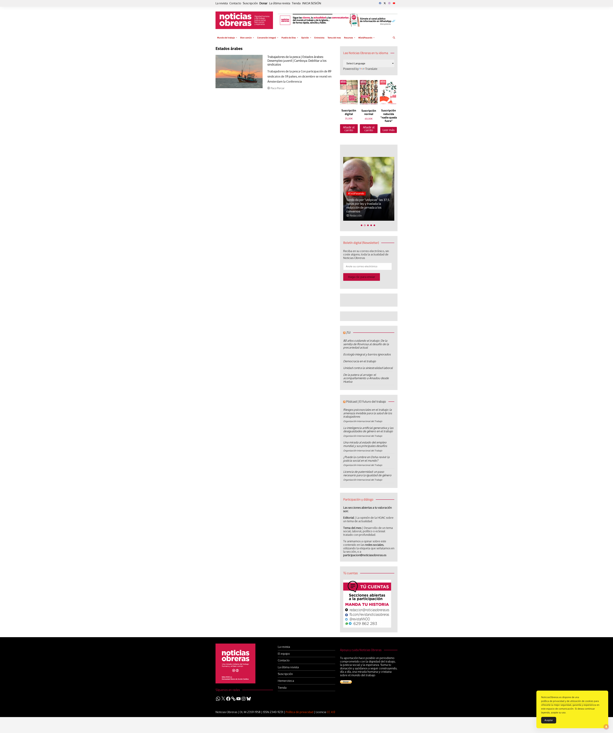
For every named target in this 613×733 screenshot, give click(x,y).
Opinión (305, 37)
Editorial (348, 517)
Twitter (385, 3)
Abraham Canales (383, 215)
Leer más (388, 130)
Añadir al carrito (349, 128)
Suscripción (250, 3)
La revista (222, 3)
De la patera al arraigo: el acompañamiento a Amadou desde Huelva (366, 378)
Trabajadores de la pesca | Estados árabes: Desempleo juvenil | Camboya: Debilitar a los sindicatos (296, 60)
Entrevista (319, 37)
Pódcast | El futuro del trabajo (366, 401)
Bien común (246, 37)
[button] (361, 225)
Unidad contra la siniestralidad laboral (368, 368)
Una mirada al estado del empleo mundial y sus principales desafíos (365, 444)
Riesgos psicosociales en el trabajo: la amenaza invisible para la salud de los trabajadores (367, 413)
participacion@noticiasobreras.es (364, 555)
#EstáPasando (365, 37)
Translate (371, 68)
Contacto (235, 3)
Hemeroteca (286, 680)
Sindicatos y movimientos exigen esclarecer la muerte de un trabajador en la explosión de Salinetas (392, 205)
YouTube (394, 3)
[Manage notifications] (606, 726)
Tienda (296, 3)
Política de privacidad (299, 712)
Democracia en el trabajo (359, 361)
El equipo (284, 653)
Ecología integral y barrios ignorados (367, 354)
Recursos (348, 37)
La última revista (279, 3)
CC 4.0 (331, 712)
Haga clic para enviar (361, 277)
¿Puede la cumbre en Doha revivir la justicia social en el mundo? (366, 458)
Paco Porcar (277, 88)
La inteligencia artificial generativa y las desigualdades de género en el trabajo (368, 429)
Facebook (380, 3)
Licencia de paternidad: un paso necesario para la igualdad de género (367, 473)
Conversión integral (266, 37)
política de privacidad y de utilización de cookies (567, 701)
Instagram (389, 3)
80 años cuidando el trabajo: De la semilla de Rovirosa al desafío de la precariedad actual (366, 344)
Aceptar (549, 720)
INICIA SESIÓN (311, 3)
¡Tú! (348, 332)
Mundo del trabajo (226, 37)
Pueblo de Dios (288, 37)
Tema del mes (334, 37)
